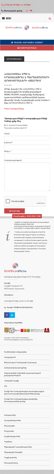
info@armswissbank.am (23, 307)
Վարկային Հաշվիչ (11, 380)
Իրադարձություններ (12, 420)
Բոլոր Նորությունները (14, 108)
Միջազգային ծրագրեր (13, 452)
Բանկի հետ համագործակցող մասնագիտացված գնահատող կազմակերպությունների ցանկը (24, 392)
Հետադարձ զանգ (12, 10)
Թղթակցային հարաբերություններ (18, 447)
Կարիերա (8, 441)
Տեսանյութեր (9, 426)
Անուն (7, 133)
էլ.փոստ (8, 142)
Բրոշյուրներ (9, 431)
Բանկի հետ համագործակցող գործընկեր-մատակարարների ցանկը (21, 400)
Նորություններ (10, 415)
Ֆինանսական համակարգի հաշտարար (20, 362)
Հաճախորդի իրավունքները (15, 368)
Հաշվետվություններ (12, 436)
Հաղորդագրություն (13, 160)
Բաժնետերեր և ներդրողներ (15, 352)
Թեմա (7, 151)
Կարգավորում (10, 357)
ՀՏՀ (5, 386)
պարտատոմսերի (12, 97)
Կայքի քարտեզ (10, 457)
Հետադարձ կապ (11, 463)
